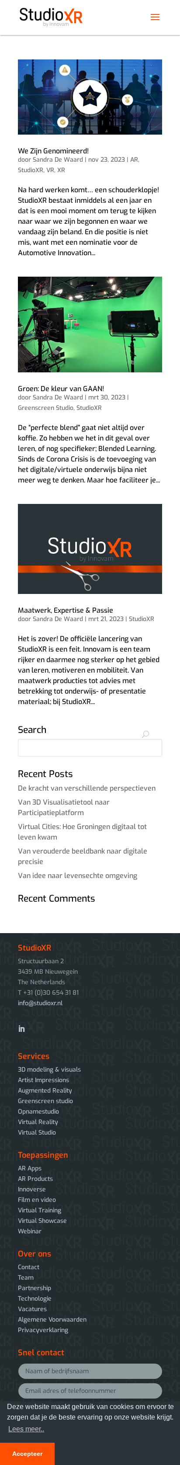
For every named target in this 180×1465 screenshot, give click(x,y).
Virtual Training (39, 1210)
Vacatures (32, 1309)
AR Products (35, 1179)
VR (50, 170)
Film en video (37, 1200)
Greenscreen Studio (45, 408)
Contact (28, 1267)
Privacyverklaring (43, 1330)
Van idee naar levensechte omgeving (77, 875)
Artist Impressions (43, 1080)
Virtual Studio (37, 1132)
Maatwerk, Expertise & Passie (65, 610)
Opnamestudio (38, 1111)
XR (61, 170)
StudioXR (30, 170)
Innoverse (32, 1189)
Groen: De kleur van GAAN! (61, 388)
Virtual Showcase (42, 1221)
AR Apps (30, 1168)
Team (26, 1278)
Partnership (34, 1288)
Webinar (30, 1231)
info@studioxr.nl (40, 1003)
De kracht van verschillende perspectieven (87, 788)
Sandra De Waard (58, 160)
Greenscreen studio (45, 1101)
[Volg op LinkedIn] (21, 1029)
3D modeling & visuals (49, 1070)
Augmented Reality (45, 1091)
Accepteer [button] (27, 1453)
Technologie (35, 1299)
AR (134, 160)
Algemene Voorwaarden (52, 1320)
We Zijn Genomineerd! (53, 151)
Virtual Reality (38, 1122)
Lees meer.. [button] (26, 1429)
